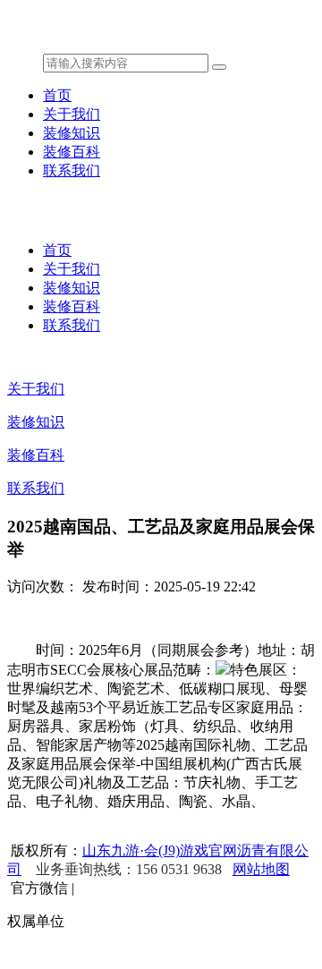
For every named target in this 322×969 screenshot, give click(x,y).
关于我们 (71, 114)
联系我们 (71, 170)
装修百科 (71, 151)
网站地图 (261, 869)
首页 (57, 95)
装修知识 (71, 132)
